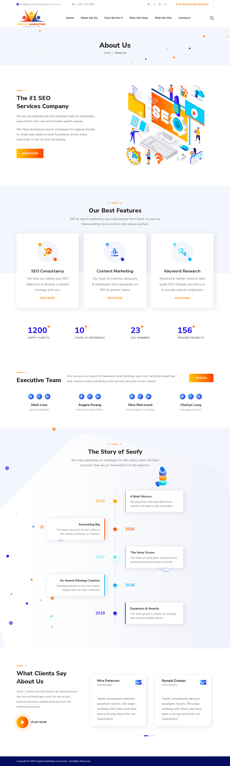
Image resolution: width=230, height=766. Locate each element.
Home (107, 53)
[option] (39, 405)
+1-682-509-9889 (84, 4)
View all (201, 378)
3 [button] (153, 735)
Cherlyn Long (190, 405)
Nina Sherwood (140, 405)
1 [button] (146, 735)
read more (30, 153)
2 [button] (150, 735)
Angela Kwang (89, 405)
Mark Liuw (39, 405)
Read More (47, 298)
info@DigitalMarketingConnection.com (39, 4)
